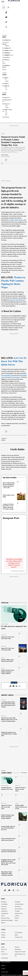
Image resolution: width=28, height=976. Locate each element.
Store (4, 103)
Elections (5, 50)
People (4, 85)
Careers (3, 968)
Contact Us (4, 954)
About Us (4, 949)
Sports (4, 69)
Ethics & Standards (5, 962)
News (4, 37)
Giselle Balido (4, 155)
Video (4, 97)
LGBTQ (7, 57)
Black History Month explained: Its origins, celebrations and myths (7, 873)
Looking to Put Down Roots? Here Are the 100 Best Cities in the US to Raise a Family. (8, 506)
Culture (4, 77)
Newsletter (18, 949)
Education (18, 906)
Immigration (4, 913)
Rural (6, 65)
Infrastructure (19, 913)
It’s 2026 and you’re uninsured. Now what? (14, 627)
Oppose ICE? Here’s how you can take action (7, 637)
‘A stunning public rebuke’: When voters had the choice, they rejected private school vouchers (8, 704)
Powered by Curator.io (17, 571)
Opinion (7, 97)
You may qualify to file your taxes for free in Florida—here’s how (8, 827)
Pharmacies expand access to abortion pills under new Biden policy (9, 733)
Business (4, 40)
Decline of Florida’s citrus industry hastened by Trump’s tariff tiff (7, 671)
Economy (5, 48)
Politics (7, 59)
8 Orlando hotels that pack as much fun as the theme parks (8, 850)
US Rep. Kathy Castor (16, 220)
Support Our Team (20, 951)
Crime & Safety (19, 904)
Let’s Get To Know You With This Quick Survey (13, 361)
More (4, 94)
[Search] (8, 7)
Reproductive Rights (7, 920)
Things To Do (18, 937)
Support (3, 965)
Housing (7, 52)
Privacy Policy (4, 971)
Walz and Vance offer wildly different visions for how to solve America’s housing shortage (9, 719)
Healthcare (4, 624)
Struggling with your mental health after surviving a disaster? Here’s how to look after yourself (8, 862)
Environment (18, 908)
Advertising (5, 117)
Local (4, 75)
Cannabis (8, 40)
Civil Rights (4, 904)
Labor (4, 57)
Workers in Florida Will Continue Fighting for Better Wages (13, 282)
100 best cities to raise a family (8, 495)
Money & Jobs (5, 918)
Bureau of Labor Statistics (16, 300)
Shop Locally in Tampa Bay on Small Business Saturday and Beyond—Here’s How (9, 485)
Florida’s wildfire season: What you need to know (7, 660)
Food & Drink (18, 932)
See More (24, 772)
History (4, 83)
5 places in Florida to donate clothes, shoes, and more (8, 839)
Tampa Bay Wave (8, 375)
